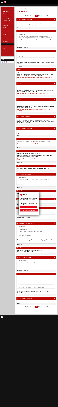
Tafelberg (19, 19)
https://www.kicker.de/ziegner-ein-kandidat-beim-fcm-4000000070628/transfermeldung (33, 133)
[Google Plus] (6, 62)
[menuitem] (7, 11)
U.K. (18, 116)
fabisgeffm (19, 247)
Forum (9, 2)
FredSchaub (19, 190)
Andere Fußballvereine (24, 8)
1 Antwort (25, 27)
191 (41, 15)
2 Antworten (26, 113)
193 (47, 15)
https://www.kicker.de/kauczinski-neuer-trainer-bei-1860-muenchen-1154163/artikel (32, 93)
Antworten (20, 27)
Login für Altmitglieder (8, 57)
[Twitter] (4, 62)
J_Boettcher (19, 165)
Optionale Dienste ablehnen (29, 210)
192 (44, 15)
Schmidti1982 (20, 223)
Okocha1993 (19, 31)
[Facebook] (2, 62)
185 (25, 15)
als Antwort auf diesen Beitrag (26, 19)
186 (28, 15)
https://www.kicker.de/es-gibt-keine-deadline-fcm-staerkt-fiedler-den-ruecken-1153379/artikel (34, 77)
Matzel (18, 257)
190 (39, 15)
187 (30, 15)
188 (33, 15)
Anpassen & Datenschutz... (25, 212)
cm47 (18, 273)
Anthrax (18, 174)
